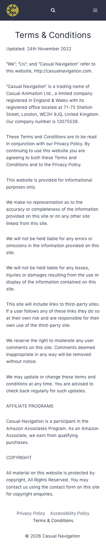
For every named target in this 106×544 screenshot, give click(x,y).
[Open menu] (95, 10)
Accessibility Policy (69, 513)
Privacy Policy (31, 513)
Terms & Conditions (53, 520)
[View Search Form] (53, 10)
